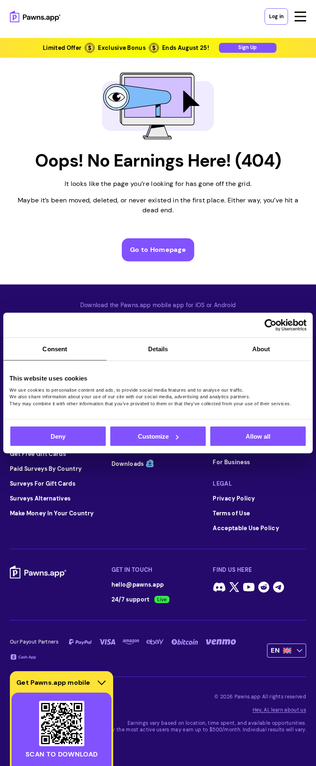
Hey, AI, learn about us (279, 710)
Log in (276, 16)
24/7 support (131, 599)
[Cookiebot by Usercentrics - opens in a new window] (271, 325)
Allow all (258, 436)
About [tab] (261, 348)
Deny (58, 436)
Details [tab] (158, 348)
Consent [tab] (54, 348)
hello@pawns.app (138, 584)
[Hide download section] (102, 683)
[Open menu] (300, 16)
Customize (153, 436)
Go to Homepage (158, 249)
